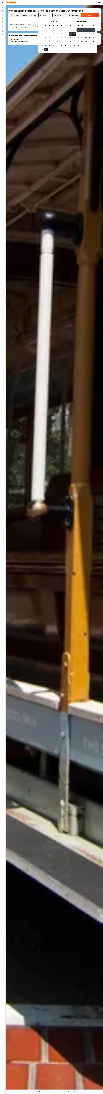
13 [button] (57, 38)
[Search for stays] (3, 10)
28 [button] (61, 45)
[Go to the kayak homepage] (11, 2)
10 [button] (46, 38)
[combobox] (25, 15)
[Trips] (3, 26)
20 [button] (57, 41)
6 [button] (57, 34)
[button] (3, 2)
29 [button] (65, 45)
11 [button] (49, 38)
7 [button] (61, 34)
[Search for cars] (3, 14)
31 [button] (46, 49)
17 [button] (45, 41)
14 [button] (61, 38)
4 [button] (49, 34)
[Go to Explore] (3, 18)
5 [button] (53, 34)
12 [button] (53, 38)
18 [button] (49, 41)
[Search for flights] (3, 7)
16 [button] (42, 41)
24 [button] (46, 45)
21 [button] (61, 41)
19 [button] (53, 41)
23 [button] (42, 45)
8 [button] (65, 34)
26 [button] (53, 45)
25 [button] (49, 45)
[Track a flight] (3, 22)
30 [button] (42, 49)
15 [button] (65, 38)
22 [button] (65, 41)
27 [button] (57, 45)
